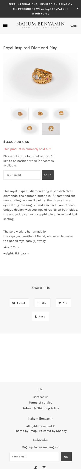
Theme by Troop (25, 431)
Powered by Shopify (53, 431)
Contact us (40, 397)
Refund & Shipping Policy (40, 408)
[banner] (40, 25)
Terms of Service (40, 402)
